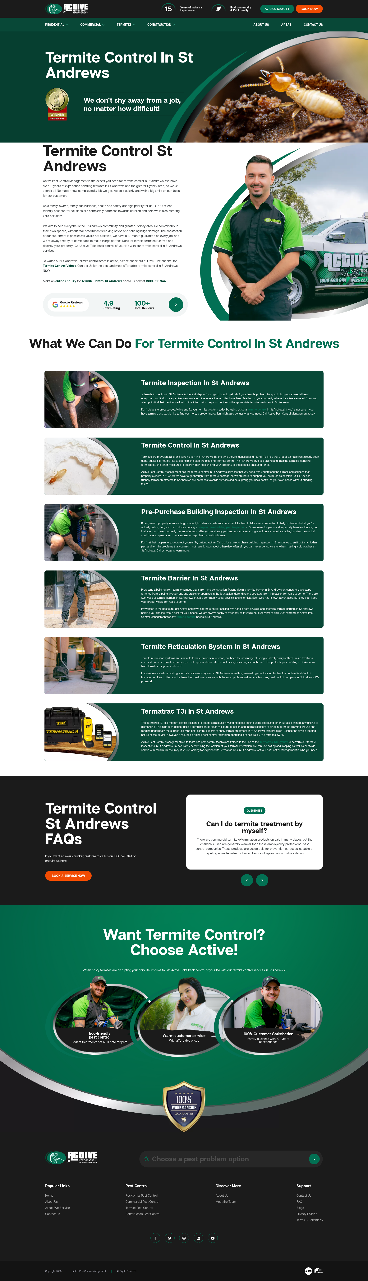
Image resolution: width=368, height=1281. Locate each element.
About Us (261, 24)
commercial (91, 24)
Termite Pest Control (139, 1208)
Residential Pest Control (142, 1195)
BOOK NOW (309, 9)
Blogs (300, 1208)
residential (55, 24)
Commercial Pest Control (142, 1202)
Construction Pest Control (143, 1214)
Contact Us (313, 24)
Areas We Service (57, 1208)
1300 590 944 (279, 9)
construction (159, 24)
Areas (286, 24)
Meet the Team (226, 1202)
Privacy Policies (307, 1214)
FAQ (299, 1202)
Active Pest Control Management (89, 1271)
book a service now (68, 876)
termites (124, 24)
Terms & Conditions (310, 1220)
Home (49, 1195)
